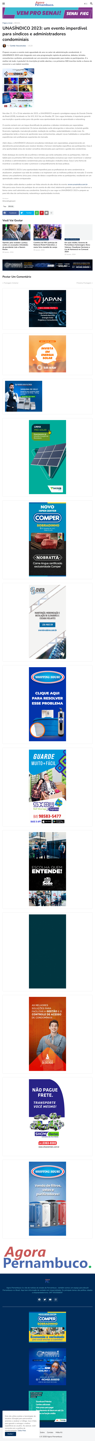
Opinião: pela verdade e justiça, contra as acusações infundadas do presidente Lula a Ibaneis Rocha (15, 246)
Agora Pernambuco (54, 1436)
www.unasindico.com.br (78, 184)
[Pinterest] (42, 213)
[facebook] (39, 1300)
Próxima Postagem (84, 283)
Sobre (42, 1432)
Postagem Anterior (11, 283)
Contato (50, 1432)
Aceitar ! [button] (10, 1434)
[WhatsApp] (37, 213)
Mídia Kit (59, 1432)
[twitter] (45, 1300)
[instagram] (56, 1300)
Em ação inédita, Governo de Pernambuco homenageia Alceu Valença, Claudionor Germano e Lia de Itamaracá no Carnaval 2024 (77, 247)
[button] (3, 4)
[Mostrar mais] (51, 213)
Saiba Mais (21, 1430)
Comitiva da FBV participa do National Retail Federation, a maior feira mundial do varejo (45, 245)
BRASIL (17, 23)
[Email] (46, 213)
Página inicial (7, 23)
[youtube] (50, 1300)
